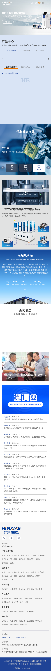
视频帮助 (13, 611)
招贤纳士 (23, 624)
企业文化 (30, 621)
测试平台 (15, 602)
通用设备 (5, 559)
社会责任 (38, 589)
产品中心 (5, 594)
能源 (22, 555)
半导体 (33, 555)
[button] (48, 167)
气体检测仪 (28, 598)
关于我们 (5, 616)
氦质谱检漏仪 (7, 598)
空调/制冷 (15, 555)
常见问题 (30, 611)
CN (39, 3)
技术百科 (5, 589)
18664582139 (21, 637)
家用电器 (22, 559)
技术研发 (38, 621)
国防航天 (30, 559)
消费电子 (41, 555)
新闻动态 (5, 585)
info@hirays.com (7, 546)
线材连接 (5, 563)
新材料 (37, 559)
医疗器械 (13, 559)
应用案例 (5, 568)
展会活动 (22, 589)
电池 (27, 555)
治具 (27, 602)
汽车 (8, 555)
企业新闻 (13, 589)
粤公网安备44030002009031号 (31, 664)
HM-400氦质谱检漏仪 (12, 73)
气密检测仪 (38, 598)
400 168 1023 (7, 637)
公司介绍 (5, 621)
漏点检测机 (6, 602)
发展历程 (22, 621)
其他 (12, 563)
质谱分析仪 (18, 598)
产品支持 (5, 611)
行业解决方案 (7, 551)
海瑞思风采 (14, 624)
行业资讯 (30, 589)
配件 (22, 602)
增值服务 (22, 611)
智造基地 (13, 621)
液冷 (3, 555)
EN (43, 3)
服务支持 (5, 607)
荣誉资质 (5, 624)
